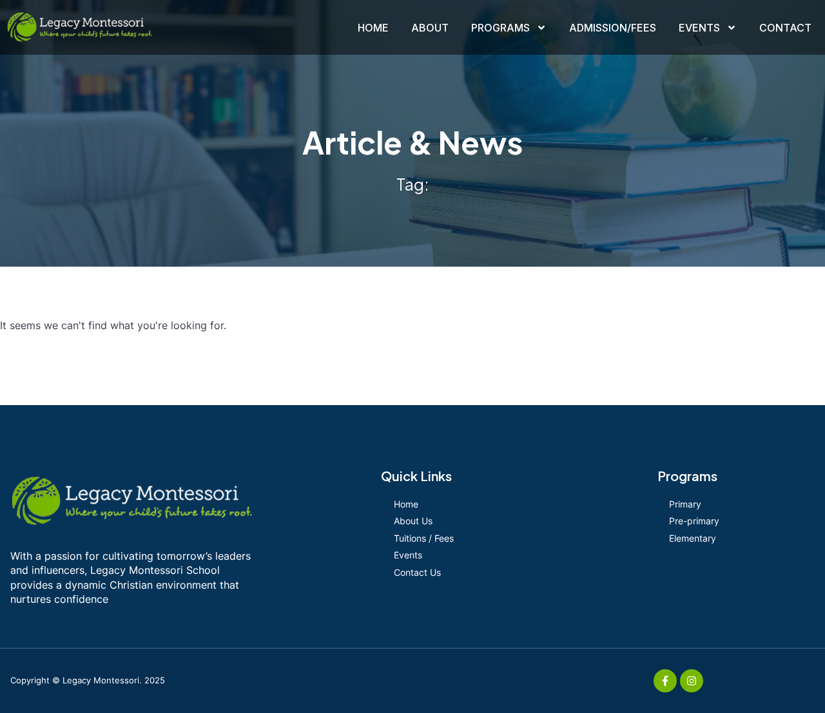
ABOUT (430, 27)
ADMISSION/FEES (612, 27)
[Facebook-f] (665, 680)
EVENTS (699, 27)
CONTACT (785, 27)
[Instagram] (691, 680)
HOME (373, 27)
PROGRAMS (500, 27)
